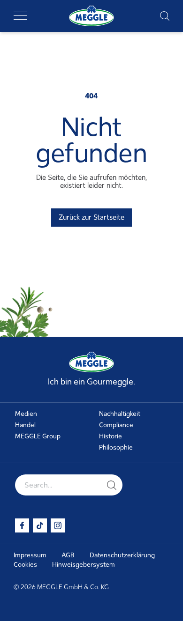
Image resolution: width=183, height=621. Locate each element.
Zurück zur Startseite (91, 217)
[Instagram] (58, 525)
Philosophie (116, 447)
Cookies (25, 565)
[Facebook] (22, 525)
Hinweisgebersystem (83, 565)
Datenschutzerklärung (122, 555)
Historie (110, 436)
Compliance (116, 425)
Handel (25, 425)
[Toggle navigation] (20, 15)
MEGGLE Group (38, 436)
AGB (68, 555)
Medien (26, 414)
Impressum (30, 555)
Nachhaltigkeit (119, 414)
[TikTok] (40, 525)
